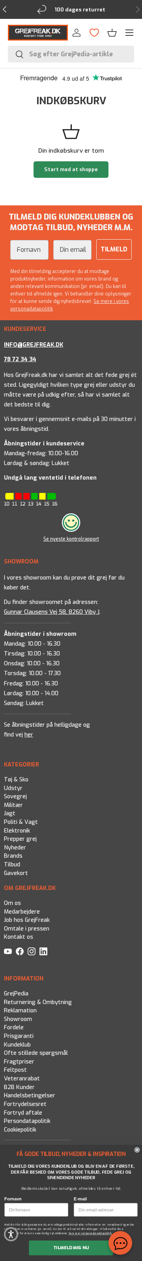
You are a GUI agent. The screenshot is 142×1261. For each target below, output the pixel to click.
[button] (11, 1234)
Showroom (18, 1019)
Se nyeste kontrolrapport (71, 539)
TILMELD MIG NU (71, 1248)
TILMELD (114, 249)
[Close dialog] (137, 1150)
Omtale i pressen (26, 928)
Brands (13, 856)
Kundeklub (17, 1044)
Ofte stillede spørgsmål (36, 1053)
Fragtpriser (19, 1061)
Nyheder (15, 847)
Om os (12, 903)
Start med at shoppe (71, 169)
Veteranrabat (22, 1078)
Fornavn (13, 1198)
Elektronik (17, 830)
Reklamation (20, 1010)
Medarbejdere (22, 912)
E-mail (80, 1198)
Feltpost (15, 1070)
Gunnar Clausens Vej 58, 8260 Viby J (51, 611)
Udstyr (13, 788)
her (28, 735)
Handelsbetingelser (29, 1095)
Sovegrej (15, 796)
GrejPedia (16, 993)
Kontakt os (18, 937)
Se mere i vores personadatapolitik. (91, 1233)
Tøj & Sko (16, 779)
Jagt (9, 813)
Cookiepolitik (20, 1130)
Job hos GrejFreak (27, 920)
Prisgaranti (19, 1036)
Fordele (14, 1027)
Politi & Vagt (21, 822)
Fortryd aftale (23, 1112)
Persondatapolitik (27, 1121)
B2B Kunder (19, 1087)
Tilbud (12, 864)
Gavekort (16, 873)
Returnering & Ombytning (38, 1002)
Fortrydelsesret (25, 1104)
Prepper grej (20, 839)
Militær (13, 805)
